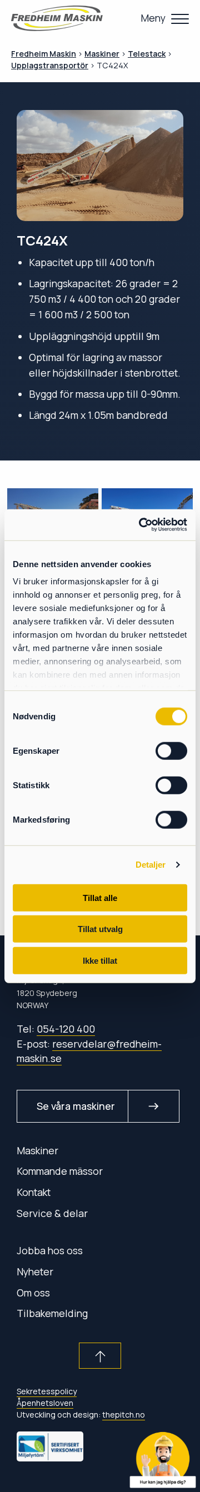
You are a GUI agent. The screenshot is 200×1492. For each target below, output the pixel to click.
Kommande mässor (60, 1171)
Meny (153, 17)
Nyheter (35, 1271)
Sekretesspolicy (47, 1391)
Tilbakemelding (52, 1313)
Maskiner (37, 1150)
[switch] (171, 750)
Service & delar (52, 1213)
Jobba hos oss (50, 1250)
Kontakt (34, 1192)
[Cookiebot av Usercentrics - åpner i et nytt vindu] (141, 525)
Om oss (33, 1292)
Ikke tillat (100, 960)
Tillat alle (100, 897)
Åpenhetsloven (45, 1403)
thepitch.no (123, 1414)
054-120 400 (66, 1028)
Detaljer (151, 864)
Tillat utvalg (100, 929)
